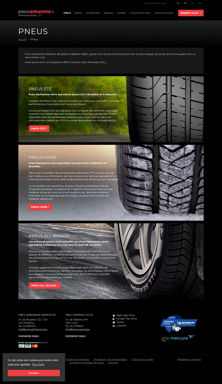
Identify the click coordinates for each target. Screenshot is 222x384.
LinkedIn (121, 325)
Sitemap (113, 362)
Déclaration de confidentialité (110, 359)
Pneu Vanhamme (36, 13)
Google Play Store (126, 318)
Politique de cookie (142, 359)
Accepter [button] (34, 373)
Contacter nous (28, 335)
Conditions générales (77, 359)
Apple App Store (125, 315)
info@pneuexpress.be (77, 329)
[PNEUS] (67, 13)
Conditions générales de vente (86, 362)
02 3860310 (29, 326)
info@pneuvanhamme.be (32, 329)
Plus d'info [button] (38, 364)
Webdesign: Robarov (189, 359)
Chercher (178, 3)
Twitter (120, 322)
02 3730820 (76, 326)
